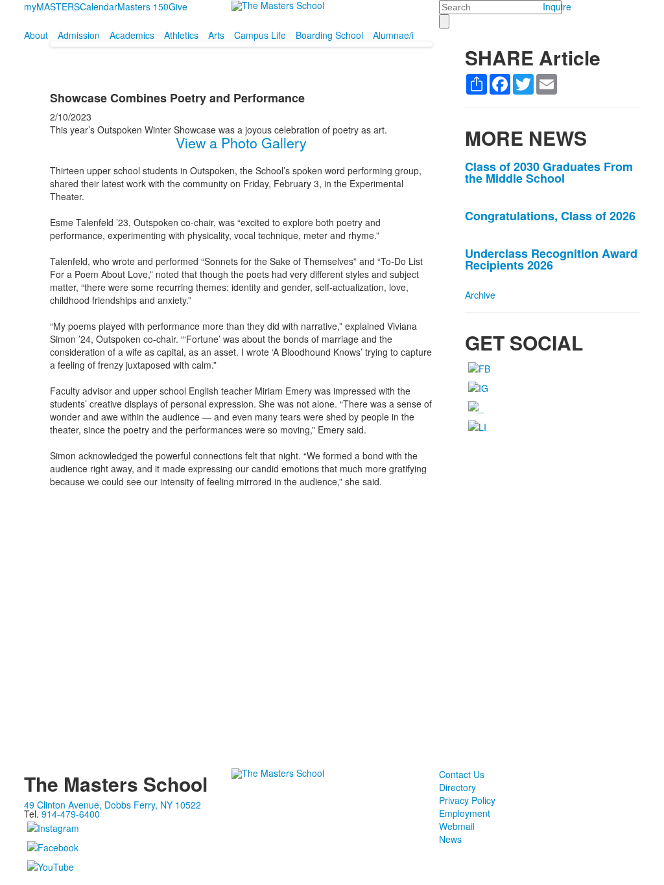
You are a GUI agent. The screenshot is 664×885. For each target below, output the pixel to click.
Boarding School (329, 35)
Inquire (557, 6)
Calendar (98, 6)
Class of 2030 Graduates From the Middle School (549, 172)
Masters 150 (143, 6)
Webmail (457, 826)
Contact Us (461, 774)
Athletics (181, 35)
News (450, 839)
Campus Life (260, 35)
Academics (132, 35)
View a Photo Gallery (241, 142)
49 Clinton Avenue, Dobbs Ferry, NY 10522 (112, 804)
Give (178, 6)
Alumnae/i (393, 35)
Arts (216, 35)
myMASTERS (52, 6)
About (36, 35)
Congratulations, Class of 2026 (550, 215)
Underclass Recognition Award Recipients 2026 (551, 259)
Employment (464, 813)
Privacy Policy (467, 800)
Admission (79, 35)
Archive (480, 294)
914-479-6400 (71, 813)
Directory (457, 787)
